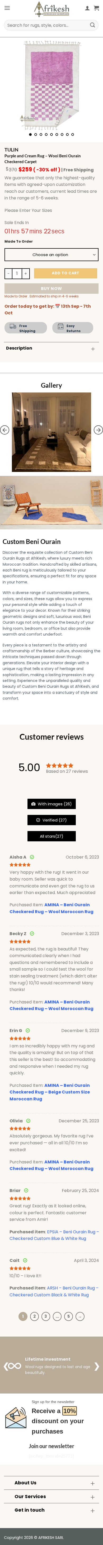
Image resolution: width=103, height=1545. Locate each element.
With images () (54, 804)
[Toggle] (93, 348)
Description (19, 348)
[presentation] (4, 430)
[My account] (87, 8)
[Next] (90, 85)
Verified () (54, 820)
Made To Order (18, 241)
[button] (7, 7)
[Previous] (12, 85)
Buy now (51, 288)
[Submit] (92, 25)
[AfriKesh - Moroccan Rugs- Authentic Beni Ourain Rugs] (51, 9)
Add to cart (65, 273)
